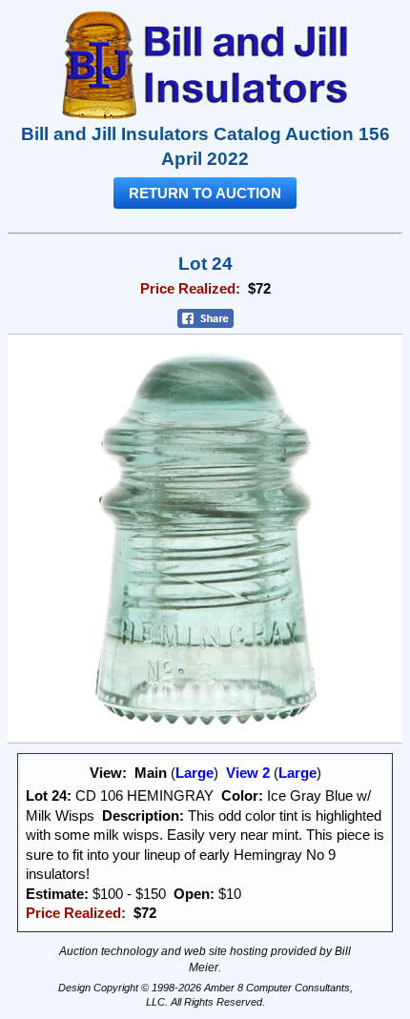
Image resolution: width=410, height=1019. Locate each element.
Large (194, 773)
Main (150, 773)
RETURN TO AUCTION (205, 193)
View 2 (248, 773)
